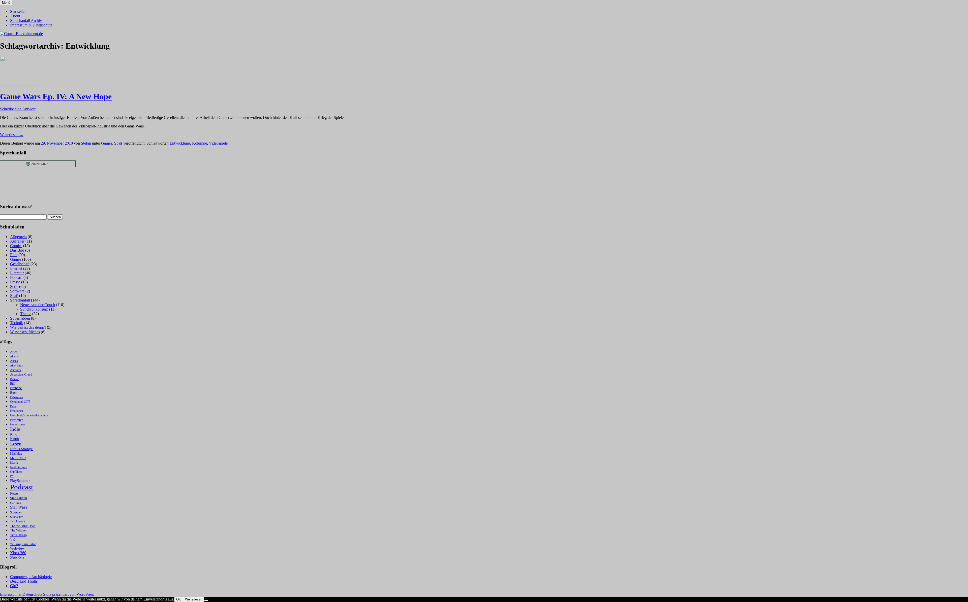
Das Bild (17, 250)
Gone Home (17, 424)
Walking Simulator (23, 544)
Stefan (86, 143)
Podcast (16, 277)
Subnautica (16, 517)
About (15, 16)
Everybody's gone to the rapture (29, 415)
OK (178, 599)
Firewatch (16, 420)
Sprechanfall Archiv (26, 20)
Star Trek (15, 502)
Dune (13, 406)
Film (13, 255)
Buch (13, 392)
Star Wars (18, 507)
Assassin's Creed (21, 374)
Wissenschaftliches (25, 332)
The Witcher (18, 530)
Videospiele (218, 143)
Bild (12, 383)
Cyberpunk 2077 (20, 402)
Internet (16, 268)
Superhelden (20, 318)
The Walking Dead (23, 526)
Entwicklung (180, 143)
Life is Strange (21, 449)
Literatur (17, 273)
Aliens (14, 361)
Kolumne (199, 143)
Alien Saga (16, 365)
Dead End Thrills (24, 581)
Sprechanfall (20, 300)
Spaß (118, 143)
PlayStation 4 (20, 481)
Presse (15, 282)
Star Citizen (18, 498)
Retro (14, 493)
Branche (16, 388)
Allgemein (18, 237)
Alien (14, 352)
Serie (14, 286)
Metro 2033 (18, 458)
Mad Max (16, 453)
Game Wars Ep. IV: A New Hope (56, 96)
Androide (15, 370)
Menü (6, 3)
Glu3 (14, 586)
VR (12, 539)
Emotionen (16, 411)
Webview (17, 548)
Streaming (16, 512)
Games (106, 143)
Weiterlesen (11, 134)
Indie (15, 429)
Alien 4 (14, 356)
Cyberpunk (16, 397)
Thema (25, 314)
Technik (16, 323)
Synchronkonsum (34, 309)
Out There (16, 472)
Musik (14, 462)
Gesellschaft (19, 264)
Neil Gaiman (18, 467)
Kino (13, 434)
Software (17, 291)
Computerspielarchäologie (31, 577)
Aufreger (17, 241)
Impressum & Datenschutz (31, 25)
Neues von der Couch (37, 305)
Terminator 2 (17, 521)
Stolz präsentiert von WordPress (68, 594)
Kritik (14, 439)
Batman (14, 379)
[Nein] (206, 600)
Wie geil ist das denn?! (28, 327)
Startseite (17, 11)
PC (12, 476)
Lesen (15, 443)
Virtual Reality (18, 535)
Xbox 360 (18, 553)
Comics (16, 246)
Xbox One (17, 557)
